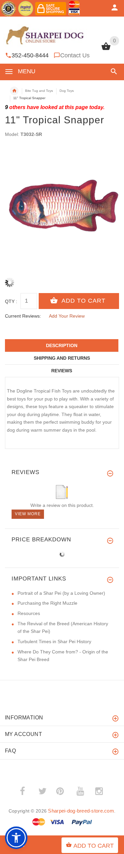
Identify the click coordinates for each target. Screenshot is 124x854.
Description (61, 345)
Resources (29, 613)
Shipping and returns (62, 358)
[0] (106, 49)
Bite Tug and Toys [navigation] (39, 90)
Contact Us (75, 55)
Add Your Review (67, 316)
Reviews (61, 370)
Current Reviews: (23, 316)
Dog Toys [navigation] (67, 90)
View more (28, 514)
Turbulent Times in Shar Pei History (54, 641)
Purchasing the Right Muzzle (47, 603)
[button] (112, 71)
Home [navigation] (14, 91)
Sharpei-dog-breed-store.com (81, 811)
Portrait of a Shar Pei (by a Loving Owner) (61, 593)
